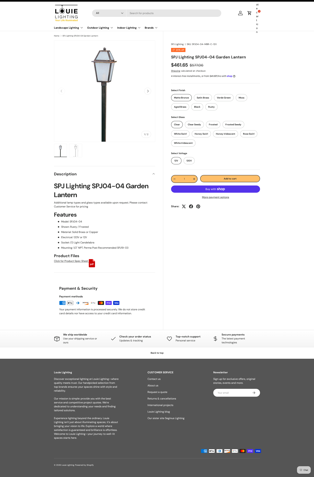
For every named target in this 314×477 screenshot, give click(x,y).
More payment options (215, 197)
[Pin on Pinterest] (198, 206)
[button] (249, 13)
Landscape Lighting (66, 27)
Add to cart (230, 178)
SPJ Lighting (177, 44)
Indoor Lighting (127, 27)
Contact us (154, 379)
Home (56, 36)
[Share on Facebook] (191, 206)
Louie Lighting (67, 465)
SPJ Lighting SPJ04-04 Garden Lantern (80, 36)
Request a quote (157, 392)
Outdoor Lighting (98, 27)
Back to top (157, 352)
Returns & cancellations (162, 398)
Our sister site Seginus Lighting (166, 418)
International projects (160, 405)
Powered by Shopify (84, 465)
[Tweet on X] (183, 206)
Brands (149, 27)
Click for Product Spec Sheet (71, 261)
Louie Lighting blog (159, 411)
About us (153, 385)
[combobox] (156, 13)
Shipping (175, 70)
